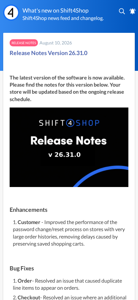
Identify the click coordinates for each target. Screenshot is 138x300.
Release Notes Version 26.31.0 (48, 52)
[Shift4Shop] (11, 13)
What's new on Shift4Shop (55, 10)
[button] (122, 11)
